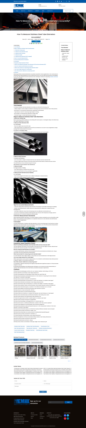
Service (32, 416)
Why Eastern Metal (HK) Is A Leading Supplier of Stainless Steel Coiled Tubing (28, 371)
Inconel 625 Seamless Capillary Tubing (53, 357)
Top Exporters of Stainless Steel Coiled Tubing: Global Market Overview (28, 368)
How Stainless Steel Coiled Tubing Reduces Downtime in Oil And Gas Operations (28, 369)
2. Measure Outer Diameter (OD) (21, 51)
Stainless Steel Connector (59, 339)
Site (49, 39)
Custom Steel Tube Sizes (19, 330)
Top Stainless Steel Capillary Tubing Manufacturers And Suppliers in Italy (57, 372)
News (32, 418)
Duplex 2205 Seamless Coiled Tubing (42, 357)
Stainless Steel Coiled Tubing (20, 339)
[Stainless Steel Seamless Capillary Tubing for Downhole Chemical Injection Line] (65, 350)
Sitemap (41, 418)
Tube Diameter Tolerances (31, 328)
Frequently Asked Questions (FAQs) (21, 62)
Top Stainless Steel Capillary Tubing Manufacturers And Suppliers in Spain (28, 372)
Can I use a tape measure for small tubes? (23, 69)
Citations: (16, 72)
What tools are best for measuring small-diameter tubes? (26, 67)
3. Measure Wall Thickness (20, 53)
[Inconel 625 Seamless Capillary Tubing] (54, 350)
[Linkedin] (57, 1)
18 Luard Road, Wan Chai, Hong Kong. (54, 416)
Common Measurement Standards (21, 59)
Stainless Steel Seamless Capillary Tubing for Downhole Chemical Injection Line (65, 357)
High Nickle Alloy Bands (33, 339)
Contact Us (42, 416)
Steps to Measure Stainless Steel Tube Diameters (24, 48)
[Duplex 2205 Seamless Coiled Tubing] (43, 350)
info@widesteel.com (43, 6)
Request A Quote (68, 10)
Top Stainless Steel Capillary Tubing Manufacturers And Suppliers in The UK (57, 373)
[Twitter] (59, 1)
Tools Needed (17, 46)
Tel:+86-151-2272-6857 (54, 417)
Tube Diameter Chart (45, 326)
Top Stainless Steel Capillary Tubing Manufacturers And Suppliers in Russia (28, 373)
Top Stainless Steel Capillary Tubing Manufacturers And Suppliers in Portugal (57, 371)
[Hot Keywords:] (66, 1)
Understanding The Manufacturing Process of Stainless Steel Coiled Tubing (57, 369)
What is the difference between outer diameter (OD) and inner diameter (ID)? (30, 64)
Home (41, 414)
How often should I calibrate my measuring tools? (25, 70)
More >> (69, 361)
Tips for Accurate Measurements (21, 58)
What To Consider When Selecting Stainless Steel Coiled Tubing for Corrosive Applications (57, 368)
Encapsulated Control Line (46, 339)
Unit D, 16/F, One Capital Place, (54, 414)
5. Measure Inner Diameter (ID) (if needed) (23, 56)
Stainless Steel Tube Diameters (32, 326)
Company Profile (34, 414)
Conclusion (16, 61)
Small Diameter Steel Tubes (41, 330)
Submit (43, 391)
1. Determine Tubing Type (20, 50)
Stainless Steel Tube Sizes (19, 326)
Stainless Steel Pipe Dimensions (45, 328)
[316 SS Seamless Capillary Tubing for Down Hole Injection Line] (31, 350)
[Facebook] (55, 1)
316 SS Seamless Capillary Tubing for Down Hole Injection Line (31, 357)
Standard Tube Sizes (30, 330)
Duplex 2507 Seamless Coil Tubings (20, 357)
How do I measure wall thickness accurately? (24, 66)
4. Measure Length (18, 54)
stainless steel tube (54, 76)
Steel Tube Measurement (19, 332)
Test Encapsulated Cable (37, 342)
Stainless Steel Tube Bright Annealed (22, 342)
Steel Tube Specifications (19, 328)
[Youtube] (61, 1)
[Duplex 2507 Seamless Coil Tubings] (20, 350)
